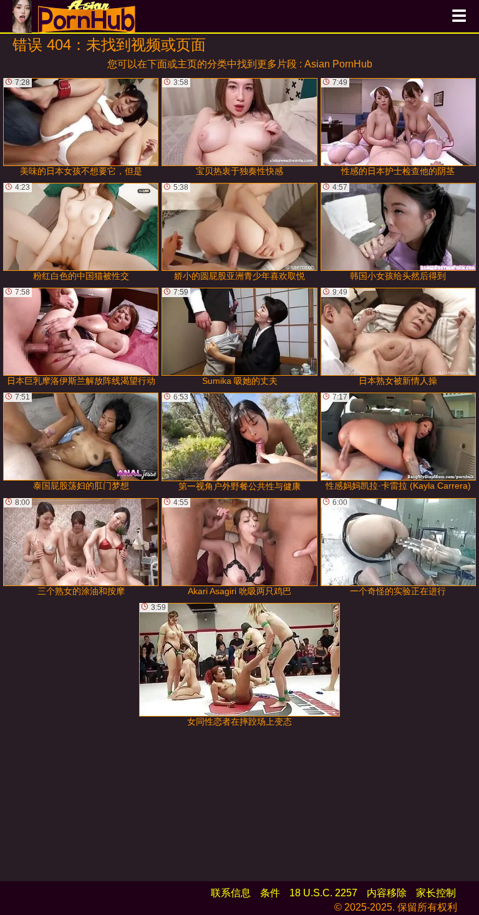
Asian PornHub (338, 64)
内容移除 (387, 893)
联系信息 (231, 893)
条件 (270, 893)
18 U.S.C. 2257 (323, 893)
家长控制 (436, 893)
